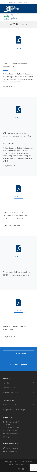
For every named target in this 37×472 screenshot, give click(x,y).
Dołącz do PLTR (24, 2)
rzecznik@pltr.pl (11, 451)
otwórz (18, 48)
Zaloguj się (12, 2)
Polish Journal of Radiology (12, 405)
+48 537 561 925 (20, 354)
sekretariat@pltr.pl (20, 365)
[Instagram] (18, 469)
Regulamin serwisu (9, 388)
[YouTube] (23, 469)
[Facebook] (14, 469)
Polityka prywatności (10, 392)
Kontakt (6, 383)
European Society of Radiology (14, 409)
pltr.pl (8, 437)
